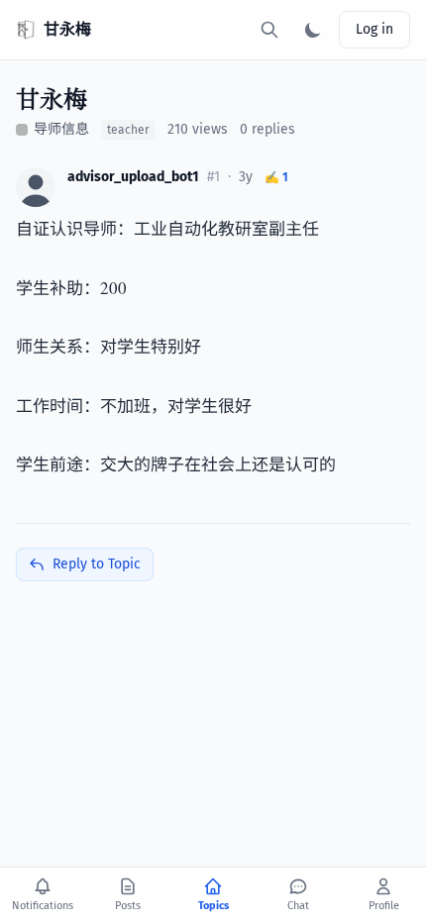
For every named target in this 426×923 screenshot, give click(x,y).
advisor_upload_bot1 (133, 176)
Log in (374, 29)
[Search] (269, 30)
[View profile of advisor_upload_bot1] (35, 187)
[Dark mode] (313, 30)
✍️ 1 (276, 177)
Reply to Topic (97, 564)
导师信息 (61, 129)
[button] (35, 187)
